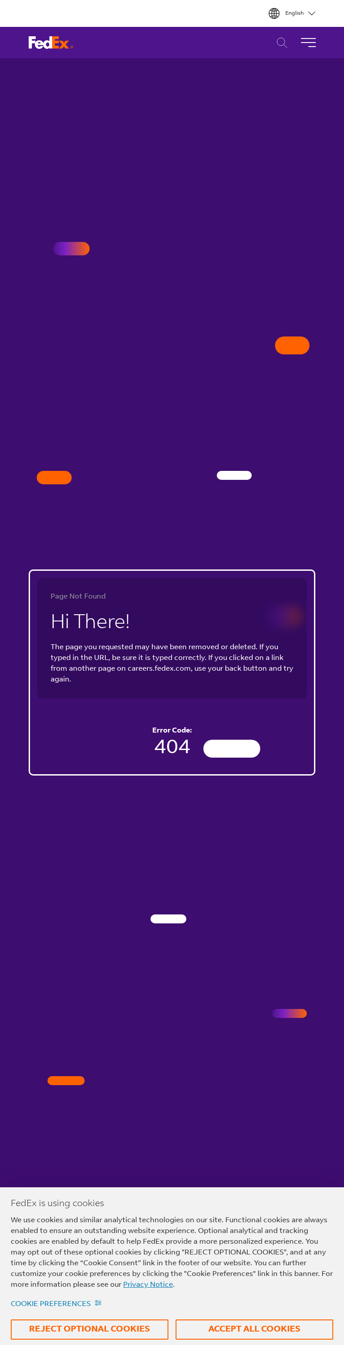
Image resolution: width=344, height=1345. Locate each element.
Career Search (279, 42)
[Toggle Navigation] (308, 42)
